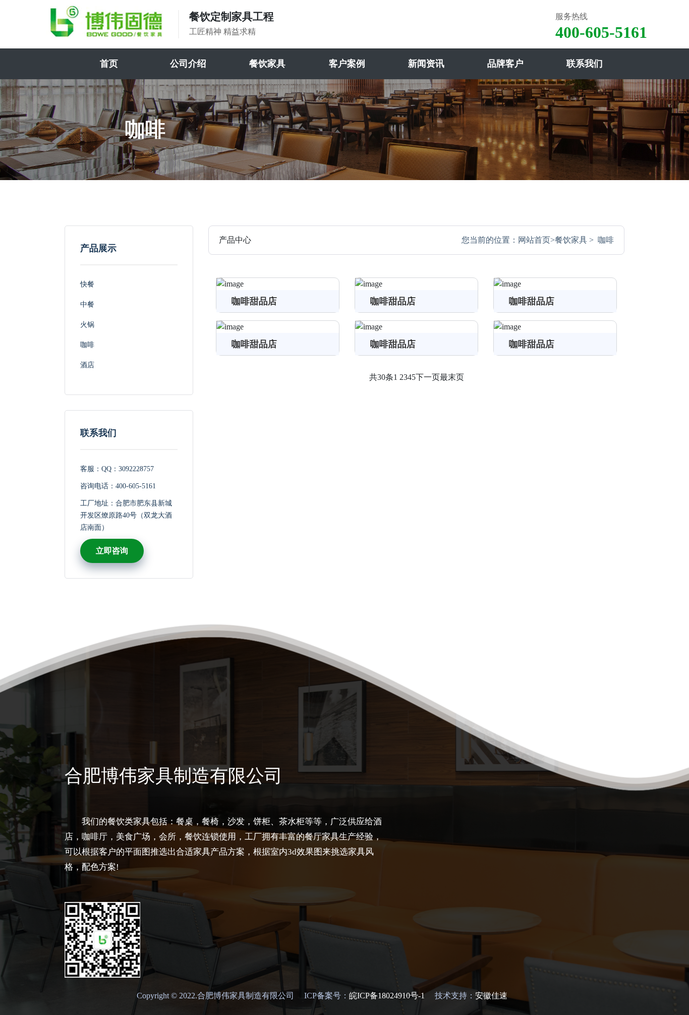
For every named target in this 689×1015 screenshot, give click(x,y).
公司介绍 (188, 64)
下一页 (428, 377)
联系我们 (584, 64)
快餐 (87, 284)
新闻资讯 (426, 64)
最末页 (452, 377)
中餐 (87, 304)
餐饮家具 (267, 64)
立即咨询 (112, 550)
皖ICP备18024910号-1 (387, 995)
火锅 (87, 324)
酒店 (87, 365)
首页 (109, 64)
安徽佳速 (491, 995)
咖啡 (87, 345)
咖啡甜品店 (254, 301)
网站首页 (534, 240)
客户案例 (347, 64)
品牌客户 (505, 64)
